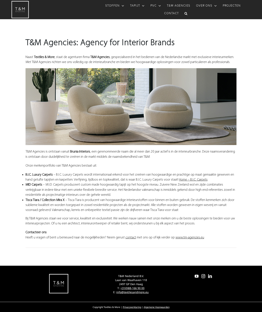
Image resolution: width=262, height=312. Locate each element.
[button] (186, 13)
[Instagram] (203, 276)
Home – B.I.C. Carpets (193, 179)
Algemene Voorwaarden (157, 307)
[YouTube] (197, 276)
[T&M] (20, 2)
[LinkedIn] (210, 276)
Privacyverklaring (132, 307)
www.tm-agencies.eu (189, 237)
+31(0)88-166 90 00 (132, 288)
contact (130, 237)
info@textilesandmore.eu (132, 292)
